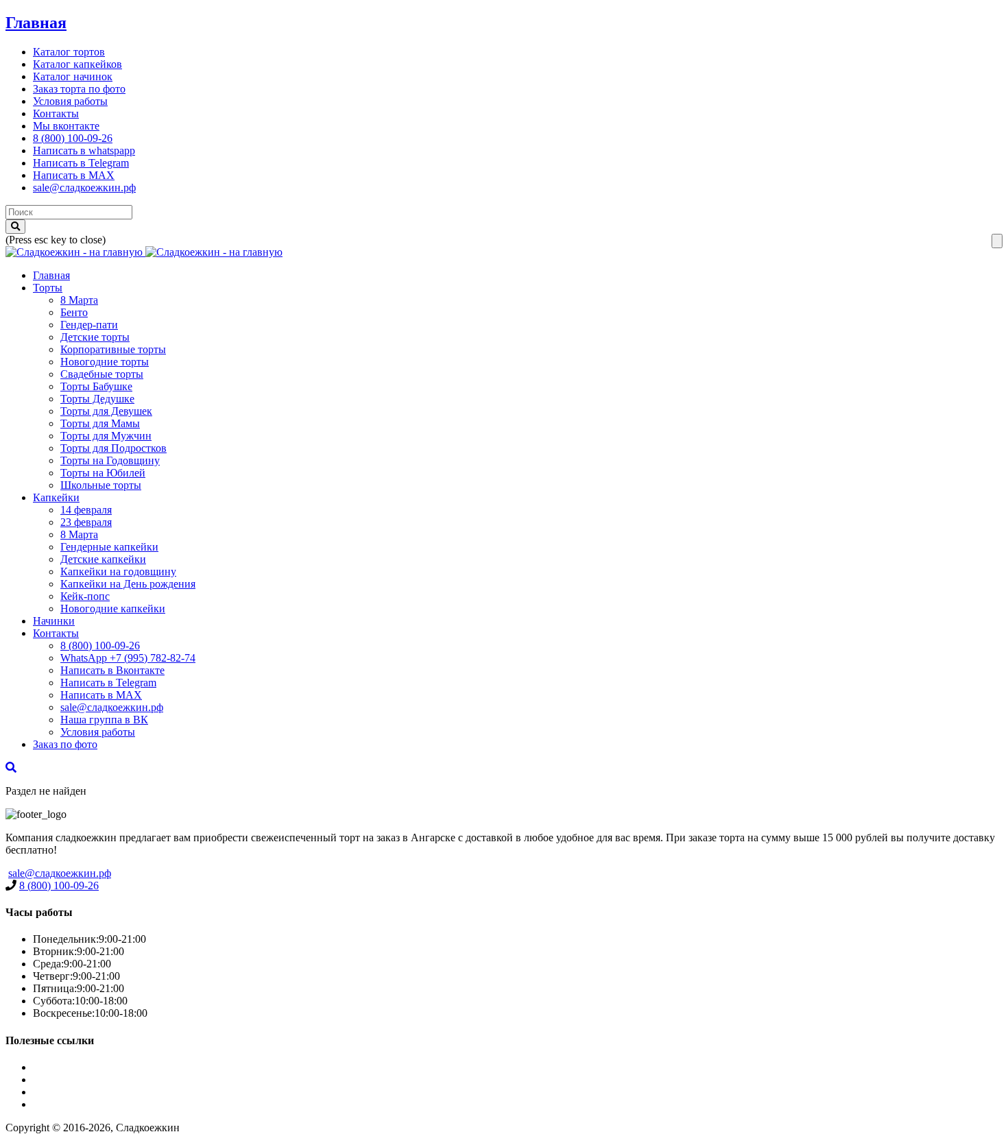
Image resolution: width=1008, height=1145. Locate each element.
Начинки (54, 621)
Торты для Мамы (100, 423)
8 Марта (79, 300)
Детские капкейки (103, 559)
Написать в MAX (74, 175)
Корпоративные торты (113, 349)
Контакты (56, 113)
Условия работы (70, 101)
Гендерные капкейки (109, 547)
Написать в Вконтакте (112, 670)
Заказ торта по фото (79, 89)
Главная (36, 23)
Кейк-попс (85, 596)
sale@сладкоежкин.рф (84, 187)
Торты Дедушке (97, 399)
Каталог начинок (72, 76)
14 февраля (86, 510)
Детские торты (95, 337)
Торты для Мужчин (106, 436)
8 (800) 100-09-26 (72, 138)
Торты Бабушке (96, 386)
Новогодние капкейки (112, 608)
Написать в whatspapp (84, 150)
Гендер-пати (89, 324)
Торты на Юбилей (102, 473)
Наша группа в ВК (104, 719)
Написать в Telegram (81, 163)
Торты (47, 287)
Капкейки (56, 497)
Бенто (74, 312)
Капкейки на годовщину (118, 571)
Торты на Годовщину (110, 460)
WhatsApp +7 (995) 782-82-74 (127, 658)
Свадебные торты (101, 374)
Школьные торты (100, 485)
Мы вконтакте (66, 126)
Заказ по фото (65, 744)
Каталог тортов (69, 52)
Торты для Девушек (106, 411)
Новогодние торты (104, 361)
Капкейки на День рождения (127, 584)
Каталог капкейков (77, 64)
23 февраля (86, 522)
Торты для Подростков (113, 448)
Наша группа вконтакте (88, 1104)
